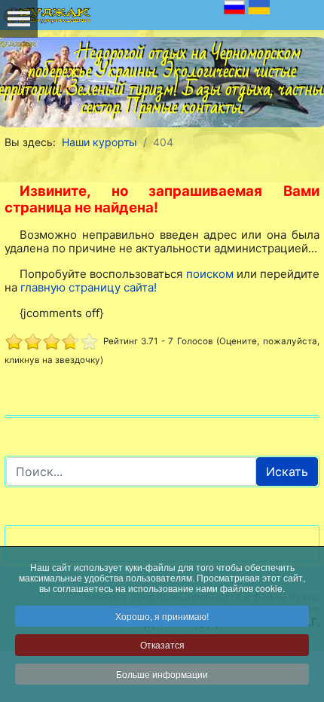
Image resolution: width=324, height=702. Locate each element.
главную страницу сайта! (88, 287)
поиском (210, 274)
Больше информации (162, 673)
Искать (287, 471)
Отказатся (162, 644)
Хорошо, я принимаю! (162, 615)
